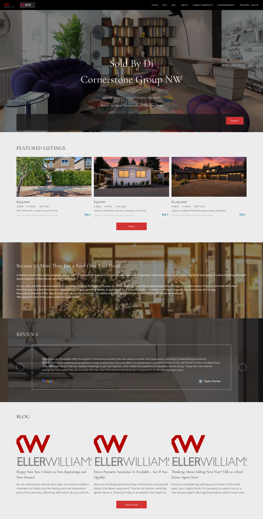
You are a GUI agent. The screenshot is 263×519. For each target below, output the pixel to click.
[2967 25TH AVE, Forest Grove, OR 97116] (53, 177)
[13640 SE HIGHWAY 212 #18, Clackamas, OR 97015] (131, 177)
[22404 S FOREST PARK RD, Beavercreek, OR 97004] (209, 177)
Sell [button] (174, 5)
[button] (235, 121)
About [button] (184, 5)
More (131, 226)
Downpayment (225, 5)
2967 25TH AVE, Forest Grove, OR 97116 (37, 210)
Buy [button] (165, 5)
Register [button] (244, 5)
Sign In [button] (254, 5)
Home (155, 5)
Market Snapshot (203, 5)
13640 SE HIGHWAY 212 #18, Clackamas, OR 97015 (120, 210)
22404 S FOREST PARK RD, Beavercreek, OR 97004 (199, 210)
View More (131, 504)
